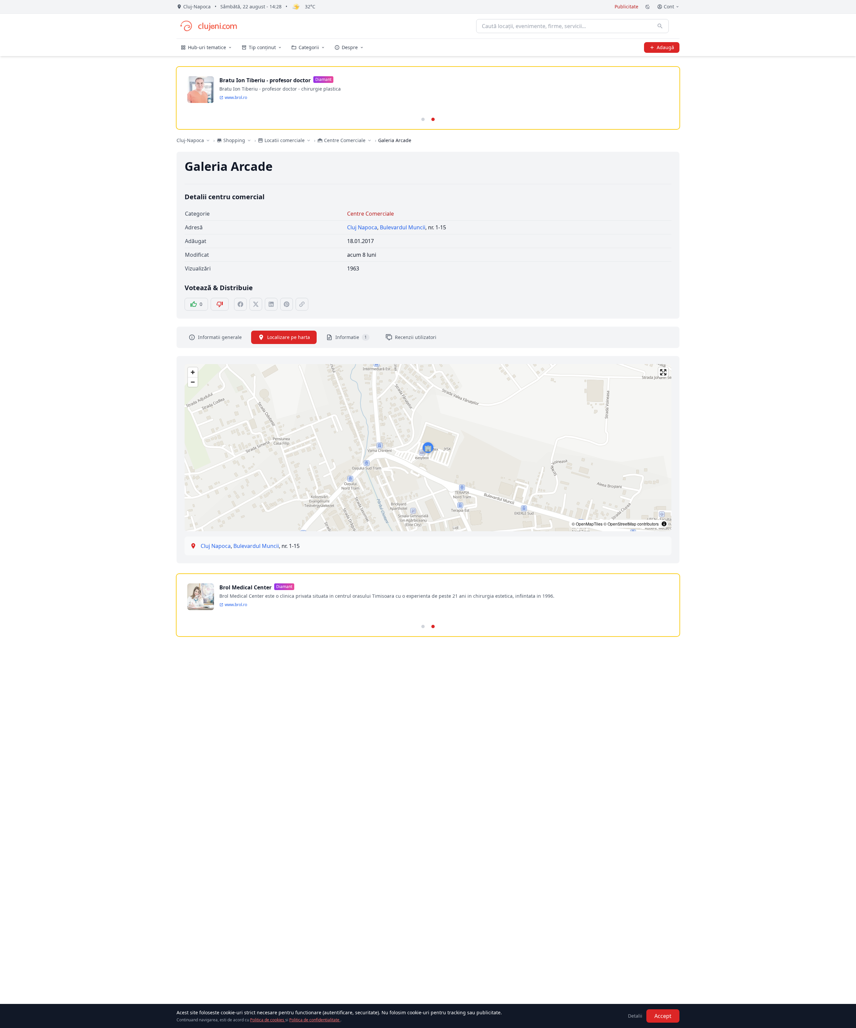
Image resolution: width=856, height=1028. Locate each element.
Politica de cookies (267, 1020)
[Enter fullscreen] (663, 372)
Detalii (635, 1016)
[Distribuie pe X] (255, 304)
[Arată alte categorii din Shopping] (249, 140)
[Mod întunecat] (648, 7)
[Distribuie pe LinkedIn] (271, 304)
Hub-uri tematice (207, 47)
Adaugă (665, 47)
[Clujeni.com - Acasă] (208, 26)
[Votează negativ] (220, 304)
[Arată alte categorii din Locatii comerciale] (308, 140)
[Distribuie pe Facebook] (240, 304)
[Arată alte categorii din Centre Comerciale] (369, 140)
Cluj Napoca (362, 227)
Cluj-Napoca (190, 140)
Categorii (309, 47)
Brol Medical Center (245, 587)
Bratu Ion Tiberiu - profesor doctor (265, 80)
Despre (350, 47)
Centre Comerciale (370, 213)
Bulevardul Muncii (402, 227)
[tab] (423, 119)
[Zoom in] (193, 372)
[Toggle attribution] (664, 524)
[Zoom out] (193, 382)
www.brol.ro (236, 97)
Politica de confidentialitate (314, 1020)
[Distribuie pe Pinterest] (286, 304)
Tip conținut (262, 47)
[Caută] (660, 26)
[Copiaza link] (302, 304)
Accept (662, 1016)
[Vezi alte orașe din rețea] (208, 140)
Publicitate (626, 6)
